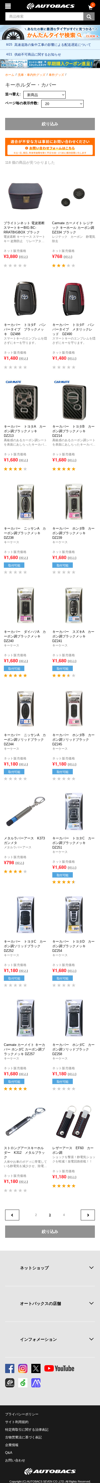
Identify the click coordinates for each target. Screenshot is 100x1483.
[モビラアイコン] (36, 1382)
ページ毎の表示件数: (22, 103)
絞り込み (50, 124)
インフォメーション (38, 1339)
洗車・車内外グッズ (31, 75)
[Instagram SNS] (22, 1368)
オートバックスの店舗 (40, 1303)
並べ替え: (13, 94)
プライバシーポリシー (21, 1414)
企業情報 (11, 1445)
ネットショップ (34, 1268)
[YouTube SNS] (59, 1368)
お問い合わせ (15, 1460)
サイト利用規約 (16, 1422)
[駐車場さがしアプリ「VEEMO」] (22, 1382)
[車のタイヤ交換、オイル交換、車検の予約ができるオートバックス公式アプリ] (9, 1382)
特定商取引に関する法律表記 (26, 1429)
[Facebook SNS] (9, 1368)
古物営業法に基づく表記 (23, 1437)
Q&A (8, 1453)
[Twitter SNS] (36, 1368)
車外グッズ (56, 75)
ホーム (9, 75)
